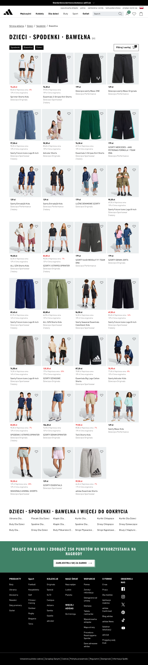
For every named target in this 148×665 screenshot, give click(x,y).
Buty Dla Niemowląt (14, 530)
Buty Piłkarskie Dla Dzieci (63, 530)
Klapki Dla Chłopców (58, 524)
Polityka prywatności (79, 659)
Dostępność (106, 659)
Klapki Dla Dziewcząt (58, 518)
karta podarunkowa (113, 8)
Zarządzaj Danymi (52, 659)
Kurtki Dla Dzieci (127, 518)
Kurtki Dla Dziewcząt (80, 518)
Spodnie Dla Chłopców (37, 524)
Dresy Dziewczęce (128, 524)
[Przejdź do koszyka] (141, 13)
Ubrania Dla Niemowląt (15, 518)
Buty (65, 14)
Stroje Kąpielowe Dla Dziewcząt (105, 530)
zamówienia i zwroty (95, 8)
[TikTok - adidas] (130, 621)
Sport (75, 14)
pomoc (83, 8)
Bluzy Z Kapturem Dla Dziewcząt (128, 530)
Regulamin (94, 659)
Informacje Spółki (120, 659)
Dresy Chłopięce (105, 524)
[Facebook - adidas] (130, 589)
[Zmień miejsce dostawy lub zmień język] (141, 8)
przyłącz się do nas (130, 8)
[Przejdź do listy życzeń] (134, 13)
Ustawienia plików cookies (31, 659)
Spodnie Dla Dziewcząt (81, 524)
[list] (61, 47)
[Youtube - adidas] (130, 628)
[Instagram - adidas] (130, 597)
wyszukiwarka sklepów (69, 8)
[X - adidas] (130, 605)
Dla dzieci (53, 14)
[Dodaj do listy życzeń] (36, 58)
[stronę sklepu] (8, 12)
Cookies (65, 659)
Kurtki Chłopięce (105, 518)
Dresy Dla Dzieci (39, 530)
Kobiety (40, 14)
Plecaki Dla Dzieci (40, 518)
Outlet (86, 14)
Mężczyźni (25, 14)
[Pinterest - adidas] (130, 613)
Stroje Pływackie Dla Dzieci (83, 530)
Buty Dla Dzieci (17, 524)
